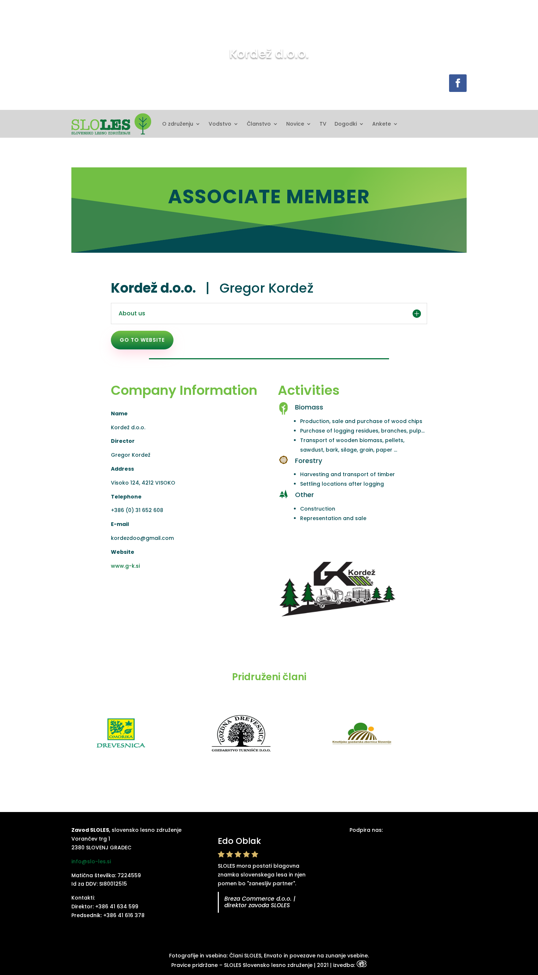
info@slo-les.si (91, 861)
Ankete (381, 123)
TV (323, 123)
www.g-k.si (125, 566)
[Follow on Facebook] (458, 83)
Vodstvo (220, 123)
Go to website (142, 340)
